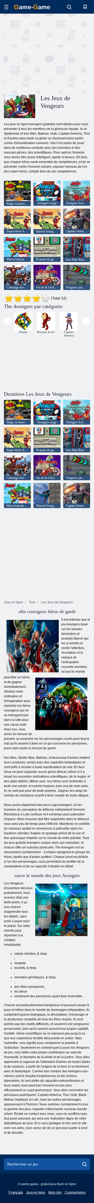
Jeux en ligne (35, 1192)
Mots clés (55, 1192)
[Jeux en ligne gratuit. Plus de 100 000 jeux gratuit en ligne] (32, 7)
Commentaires (75, 1192)
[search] (84, 1164)
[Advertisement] (70, 53)
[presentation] (7, 321)
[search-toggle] (69, 7)
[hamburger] (6, 7)
